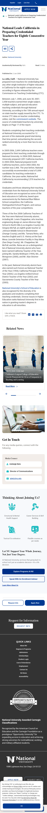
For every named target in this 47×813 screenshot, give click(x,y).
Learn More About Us (10, 585)
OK (22, 806)
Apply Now (29, 9)
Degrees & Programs (23, 649)
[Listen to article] (5, 48)
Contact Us (23, 669)
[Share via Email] (37, 314)
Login (19, 3)
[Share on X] (33, 314)
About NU (23, 646)
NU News (23, 673)
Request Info (13, 603)
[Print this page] (40, 314)
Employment (23, 666)
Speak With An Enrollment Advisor (23, 579)
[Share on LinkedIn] (29, 314)
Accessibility (23, 676)
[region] (21, 796)
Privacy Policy (18, 786)
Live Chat (26, 3)
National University (14, 57)
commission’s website (26, 119)
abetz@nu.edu (15, 478)
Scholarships (23, 656)
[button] (6, 394)
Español (12, 3)
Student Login (23, 659)
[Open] (43, 9)
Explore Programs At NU (24, 571)
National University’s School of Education (20, 288)
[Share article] (11, 48)
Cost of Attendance (23, 663)
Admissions (23, 652)
